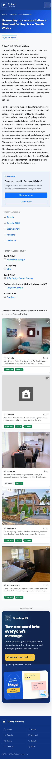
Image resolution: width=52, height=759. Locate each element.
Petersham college (16, 259)
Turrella (10, 217)
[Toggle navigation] (47, 5)
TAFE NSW (9, 256)
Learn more (26, 201)
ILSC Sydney (10, 265)
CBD (9, 268)
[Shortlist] (47, 321)
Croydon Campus (15, 287)
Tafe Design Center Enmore (20, 278)
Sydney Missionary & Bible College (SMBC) (25, 284)
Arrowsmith (10, 293)
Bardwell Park (13, 228)
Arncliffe (11, 234)
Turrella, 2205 (13, 223)
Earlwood (11, 240)
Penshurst (11, 297)
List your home (26, 195)
